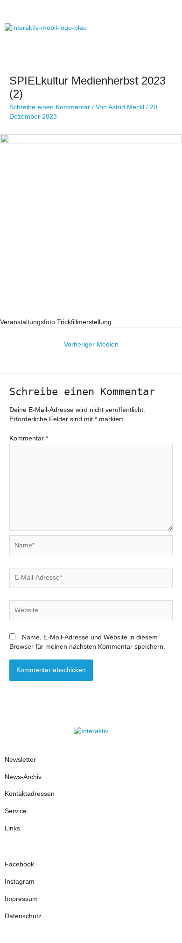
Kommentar (28, 438)
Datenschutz (23, 916)
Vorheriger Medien (91, 344)
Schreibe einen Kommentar (49, 107)
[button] (167, 27)
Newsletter (20, 759)
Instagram (20, 881)
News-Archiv (23, 776)
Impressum (21, 898)
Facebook (19, 864)
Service (16, 811)
